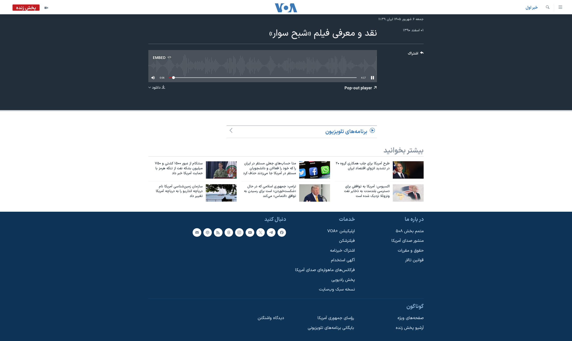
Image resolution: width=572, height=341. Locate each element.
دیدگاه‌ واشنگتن (271, 318)
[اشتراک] (197, 232)
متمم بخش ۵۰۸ (410, 231)
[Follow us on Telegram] (271, 232)
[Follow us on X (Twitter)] (260, 232)
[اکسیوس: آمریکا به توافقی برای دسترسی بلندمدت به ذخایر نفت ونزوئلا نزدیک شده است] (408, 193)
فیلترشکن (347, 241)
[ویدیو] (46, 7)
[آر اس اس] (218, 232)
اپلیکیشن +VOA (341, 231)
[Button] (416, 54)
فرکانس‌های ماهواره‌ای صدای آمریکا (325, 270)
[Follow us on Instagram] (239, 232)
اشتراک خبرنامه (342, 251)
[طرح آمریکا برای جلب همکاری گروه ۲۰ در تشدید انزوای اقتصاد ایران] (408, 170)
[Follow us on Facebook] (282, 232)
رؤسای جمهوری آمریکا (336, 318)
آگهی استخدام (343, 260)
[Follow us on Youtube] (250, 232)
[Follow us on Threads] (229, 232)
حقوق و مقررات (411, 251)
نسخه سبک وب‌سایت (337, 290)
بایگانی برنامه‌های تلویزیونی (331, 328)
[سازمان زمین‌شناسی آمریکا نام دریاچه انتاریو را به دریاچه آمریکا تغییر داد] (221, 193)
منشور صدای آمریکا (407, 241)
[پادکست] (207, 232)
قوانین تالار (414, 260)
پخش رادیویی (343, 280)
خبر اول (532, 8)
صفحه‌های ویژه (410, 318)
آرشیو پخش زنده (410, 328)
